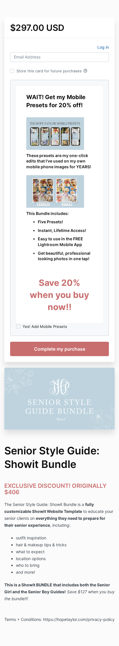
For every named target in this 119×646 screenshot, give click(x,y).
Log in (103, 47)
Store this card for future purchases (52, 71)
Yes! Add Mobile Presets (45, 326)
